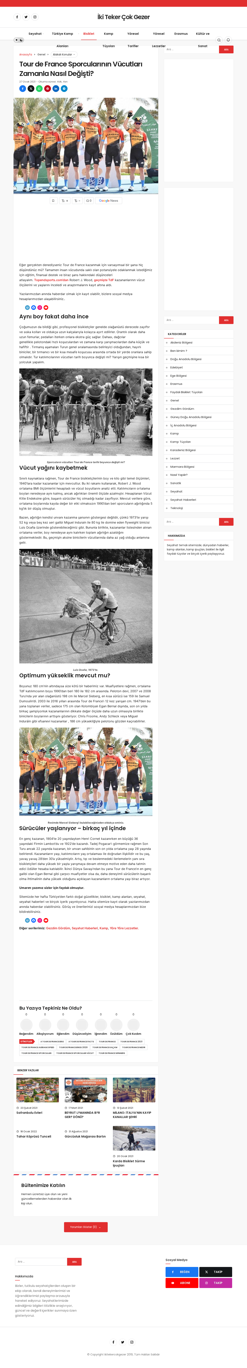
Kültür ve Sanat (203, 40)
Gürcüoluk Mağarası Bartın (85, 1136)
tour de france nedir (133, 1047)
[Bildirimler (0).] (228, 40)
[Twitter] (26, 17)
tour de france (107, 1041)
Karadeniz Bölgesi (183, 450)
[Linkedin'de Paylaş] (55, 88)
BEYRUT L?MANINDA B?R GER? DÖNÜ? (82, 1115)
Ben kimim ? (178, 351)
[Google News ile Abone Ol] (108, 200)
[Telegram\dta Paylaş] (64, 88)
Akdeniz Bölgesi (181, 342)
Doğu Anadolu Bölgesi (185, 359)
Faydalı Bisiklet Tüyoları (186, 392)
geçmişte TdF (104, 280)
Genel (174, 400)
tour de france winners (112, 1053)
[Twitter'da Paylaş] (31, 88)
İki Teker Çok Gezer (123, 17)
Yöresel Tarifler (133, 40)
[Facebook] (17, 17)
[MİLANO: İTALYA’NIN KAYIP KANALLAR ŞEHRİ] (134, 1090)
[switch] (19, 40)
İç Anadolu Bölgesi (183, 425)
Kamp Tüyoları (108, 40)
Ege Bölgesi (178, 376)
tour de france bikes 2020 (73, 1047)
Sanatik (175, 483)
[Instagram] (35, 17)
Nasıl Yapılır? (179, 475)
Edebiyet (176, 367)
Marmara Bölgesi (182, 467)
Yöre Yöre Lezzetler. (124, 928)
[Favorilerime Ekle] (54, 200)
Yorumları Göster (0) (83, 1227)
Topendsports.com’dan (51, 280)
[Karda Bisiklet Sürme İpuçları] (134, 1138)
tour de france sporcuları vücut (75, 1053)
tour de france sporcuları (36, 1053)
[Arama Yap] (219, 40)
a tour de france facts (81, 1041)
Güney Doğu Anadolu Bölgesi (190, 417)
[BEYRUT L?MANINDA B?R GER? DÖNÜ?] (86, 1090)
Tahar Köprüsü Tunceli (33, 1136)
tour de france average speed (37, 1047)
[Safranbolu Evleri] (37, 1090)
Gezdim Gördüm (58, 928)
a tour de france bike (52, 1041)
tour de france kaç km (104, 1047)
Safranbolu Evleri (29, 1113)
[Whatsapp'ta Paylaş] (39, 88)
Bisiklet (88, 34)
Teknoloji (176, 508)
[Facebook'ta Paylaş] (22, 88)
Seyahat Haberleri (85, 928)
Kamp (104, 928)
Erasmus (181, 34)
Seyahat (35, 34)
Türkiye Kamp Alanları (62, 40)
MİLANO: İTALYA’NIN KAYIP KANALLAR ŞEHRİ (132, 1115)
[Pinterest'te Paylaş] (47, 88)
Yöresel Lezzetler (159, 40)
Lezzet (175, 458)
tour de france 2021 (131, 1041)
